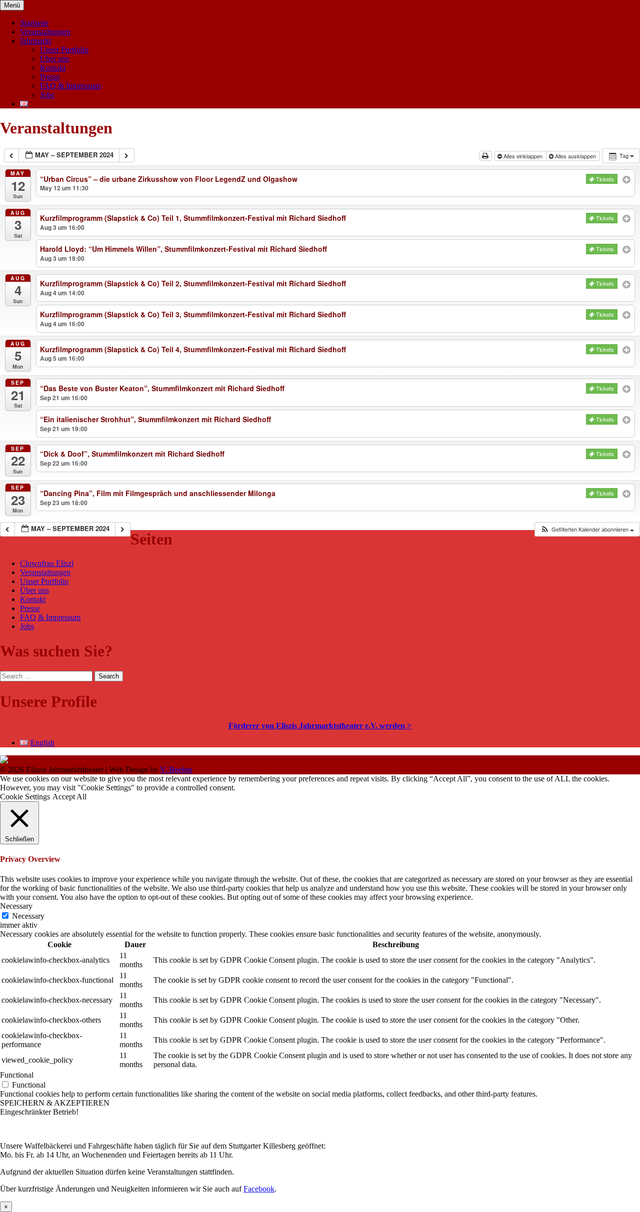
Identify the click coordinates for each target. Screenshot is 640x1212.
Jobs (47, 94)
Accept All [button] (69, 796)
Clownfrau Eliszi (47, 563)
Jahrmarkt (35, 40)
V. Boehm (176, 769)
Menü (12, 5)
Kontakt (53, 67)
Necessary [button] (16, 906)
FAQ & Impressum (70, 85)
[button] (587, 529)
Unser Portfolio (64, 49)
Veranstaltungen (45, 31)
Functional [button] (17, 1075)
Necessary (28, 916)
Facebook (259, 1189)
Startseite (34, 22)
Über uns (54, 58)
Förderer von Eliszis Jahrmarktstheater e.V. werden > (320, 725)
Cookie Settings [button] (25, 796)
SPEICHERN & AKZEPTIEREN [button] (55, 1103)
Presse (50, 76)
